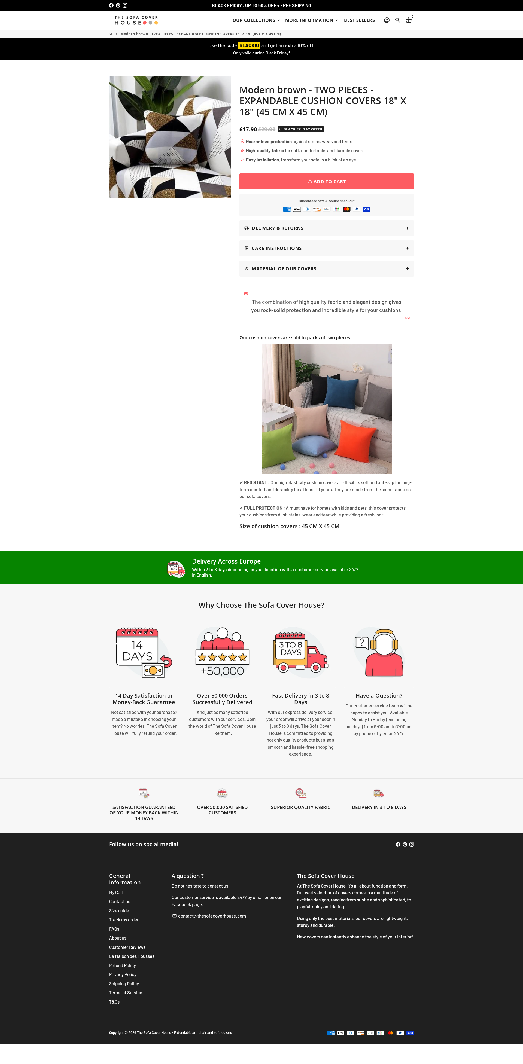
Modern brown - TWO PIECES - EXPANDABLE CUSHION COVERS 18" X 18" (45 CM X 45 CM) (200, 33)
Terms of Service (125, 992)
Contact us (119, 901)
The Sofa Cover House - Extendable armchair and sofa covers (184, 1032)
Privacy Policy (122, 974)
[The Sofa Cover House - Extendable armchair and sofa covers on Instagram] (125, 5)
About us (117, 937)
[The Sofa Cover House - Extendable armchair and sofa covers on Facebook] (111, 5)
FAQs (114, 928)
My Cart (116, 892)
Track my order (124, 919)
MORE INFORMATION (312, 20)
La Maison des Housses (131, 956)
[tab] (326, 228)
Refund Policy (122, 965)
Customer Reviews (127, 947)
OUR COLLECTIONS (257, 20)
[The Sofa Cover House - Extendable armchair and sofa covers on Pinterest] (118, 5)
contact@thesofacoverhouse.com (209, 915)
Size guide (119, 910)
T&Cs (114, 1001)
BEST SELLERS (359, 20)
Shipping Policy (124, 983)
